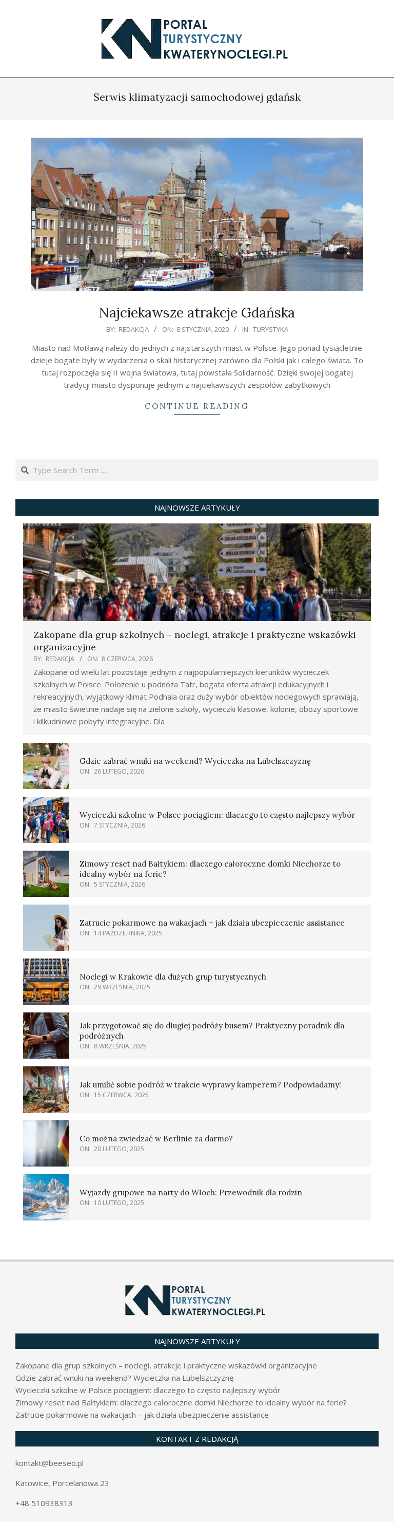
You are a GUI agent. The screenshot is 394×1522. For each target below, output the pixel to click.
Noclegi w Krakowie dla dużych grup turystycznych (173, 977)
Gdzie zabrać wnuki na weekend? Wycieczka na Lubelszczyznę (195, 761)
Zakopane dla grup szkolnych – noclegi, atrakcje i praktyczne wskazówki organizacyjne (166, 1365)
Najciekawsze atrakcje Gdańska (197, 312)
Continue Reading (197, 406)
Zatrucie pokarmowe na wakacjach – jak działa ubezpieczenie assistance (212, 923)
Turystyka (270, 329)
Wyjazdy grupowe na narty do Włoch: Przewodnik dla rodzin (191, 1192)
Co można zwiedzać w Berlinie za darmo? (156, 1138)
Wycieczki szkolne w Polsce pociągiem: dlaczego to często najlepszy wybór (217, 815)
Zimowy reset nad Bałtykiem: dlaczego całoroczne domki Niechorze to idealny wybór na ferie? (181, 1402)
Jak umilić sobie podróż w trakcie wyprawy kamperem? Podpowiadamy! (210, 1084)
